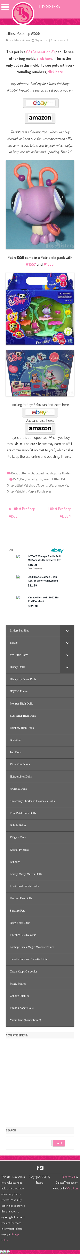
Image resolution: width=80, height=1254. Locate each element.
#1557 (31, 264)
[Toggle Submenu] (67, 631)
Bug (22, 479)
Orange (59, 485)
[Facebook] (38, 1168)
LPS (51, 485)
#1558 (48, 264)
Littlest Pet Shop (46, 473)
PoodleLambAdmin (19, 40)
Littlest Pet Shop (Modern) (31, 485)
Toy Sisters (49, 6)
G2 (32, 473)
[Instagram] (41, 1168)
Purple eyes (44, 491)
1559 (16, 479)
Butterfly (24, 473)
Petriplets (21, 491)
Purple (32, 491)
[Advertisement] (40, 1081)
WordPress (72, 1188)
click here (44, 58)
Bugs (14, 473)
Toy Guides (64, 473)
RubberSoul (68, 1177)
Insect (47, 479)
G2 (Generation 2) (40, 52)
